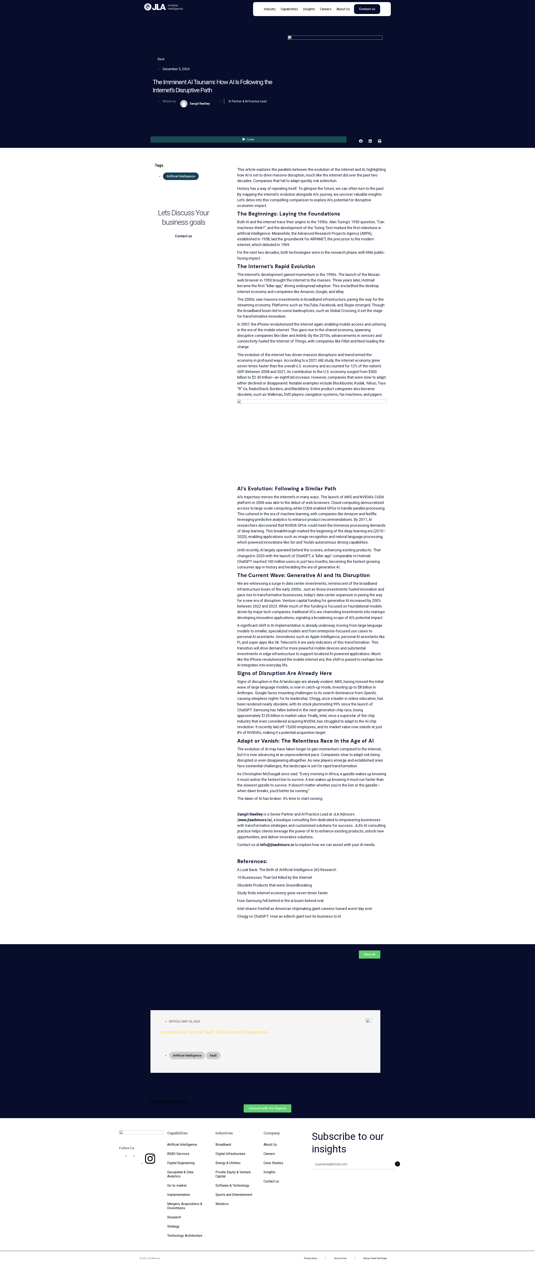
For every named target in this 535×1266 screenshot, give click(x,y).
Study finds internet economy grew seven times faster (282, 893)
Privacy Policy (310, 1258)
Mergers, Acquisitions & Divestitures (184, 1206)
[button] (361, 141)
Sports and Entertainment (233, 1195)
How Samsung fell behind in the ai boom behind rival (280, 900)
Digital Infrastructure (230, 1154)
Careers (325, 9)
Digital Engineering (181, 1163)
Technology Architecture (184, 1236)
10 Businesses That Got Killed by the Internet (274, 877)
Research (174, 1217)
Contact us (271, 1181)
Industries (224, 1133)
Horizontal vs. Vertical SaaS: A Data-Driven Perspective (213, 1032)
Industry (270, 9)
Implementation (178, 1195)
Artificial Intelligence (182, 1145)
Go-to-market (177, 1185)
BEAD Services (178, 1154)
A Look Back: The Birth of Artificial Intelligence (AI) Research (286, 870)
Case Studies (273, 1163)
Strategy (173, 1226)
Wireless (222, 1204)
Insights (309, 9)
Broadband (223, 1145)
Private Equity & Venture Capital (233, 1174)
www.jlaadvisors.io (254, 820)
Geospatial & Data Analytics (180, 1174)
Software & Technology (232, 1185)
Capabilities (289, 9)
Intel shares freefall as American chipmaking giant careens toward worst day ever (304, 908)
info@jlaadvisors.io (277, 844)
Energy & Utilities (228, 1163)
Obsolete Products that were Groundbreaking (274, 885)
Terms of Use (340, 1258)
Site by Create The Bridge (375, 1258)
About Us (343, 9)
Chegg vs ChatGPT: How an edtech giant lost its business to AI (289, 916)
